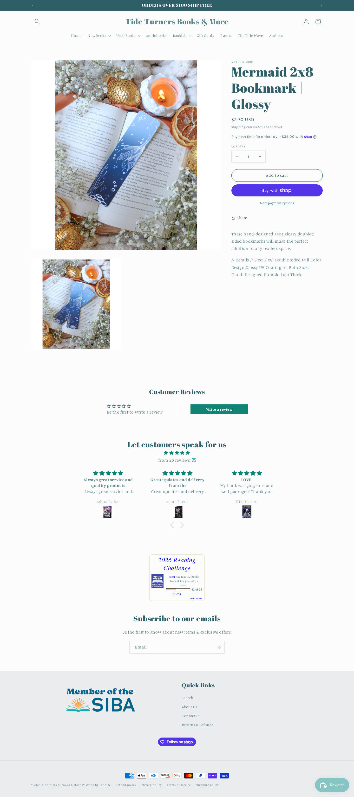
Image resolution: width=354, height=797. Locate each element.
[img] (177, 452)
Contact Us (191, 715)
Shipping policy (207, 785)
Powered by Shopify (96, 785)
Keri (172, 576)
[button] (37, 21)
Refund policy (126, 785)
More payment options (277, 203)
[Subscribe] (218, 647)
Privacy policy (151, 785)
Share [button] (242, 217)
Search (187, 697)
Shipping (238, 127)
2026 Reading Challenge (177, 563)
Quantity (238, 146)
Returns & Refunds (197, 725)
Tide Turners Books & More (61, 785)
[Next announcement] (321, 5)
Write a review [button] (219, 409)
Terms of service (179, 785)
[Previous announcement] (32, 5)
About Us (189, 707)
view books (196, 598)
